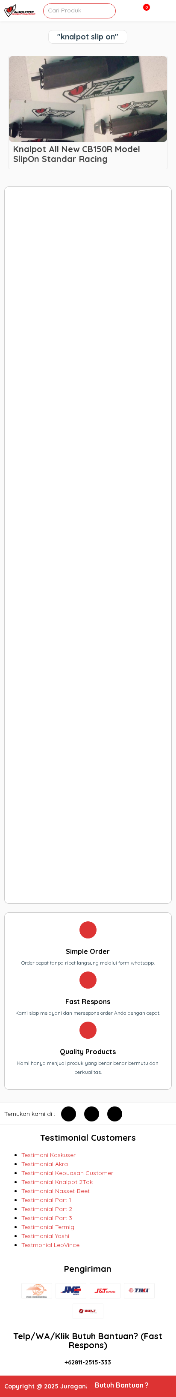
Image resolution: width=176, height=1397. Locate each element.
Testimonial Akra (44, 1164)
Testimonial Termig (47, 1227)
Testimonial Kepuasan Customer (67, 1173)
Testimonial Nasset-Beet (55, 1191)
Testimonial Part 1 (46, 1200)
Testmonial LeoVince (50, 1245)
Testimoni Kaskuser (48, 1155)
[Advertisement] (87, 545)
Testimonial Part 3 (46, 1218)
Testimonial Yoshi (45, 1236)
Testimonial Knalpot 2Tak (57, 1182)
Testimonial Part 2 (46, 1209)
